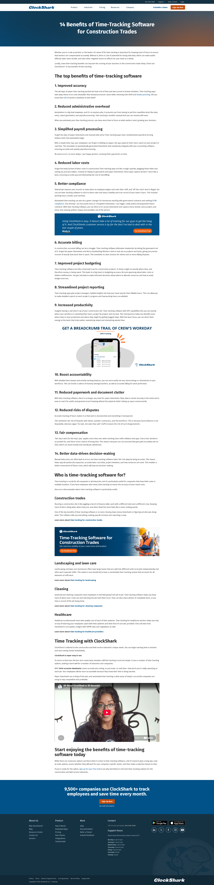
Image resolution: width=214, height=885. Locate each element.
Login (182, 2)
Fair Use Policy (75, 878)
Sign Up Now (177, 7)
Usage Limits (85, 878)
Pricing (102, 7)
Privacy (31, 878)
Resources (115, 7)
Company (130, 7)
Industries (88, 7)
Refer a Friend (172, 2)
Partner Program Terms (48, 878)
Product (74, 7)
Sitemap (54, 882)
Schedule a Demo (160, 7)
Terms (37, 878)
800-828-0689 (150, 2)
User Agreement (63, 878)
